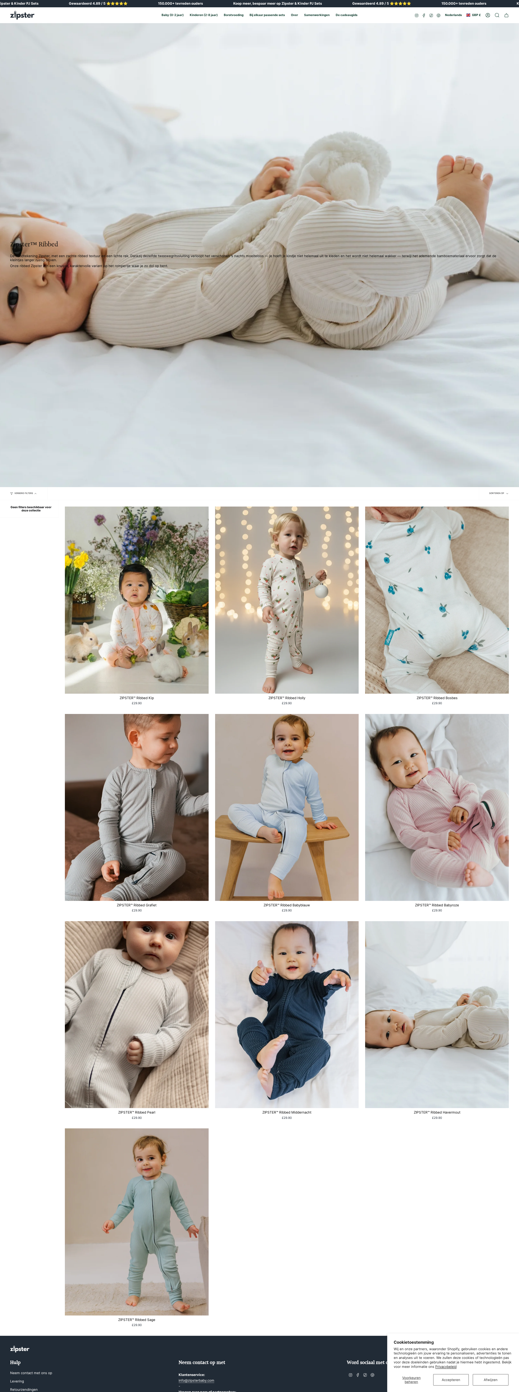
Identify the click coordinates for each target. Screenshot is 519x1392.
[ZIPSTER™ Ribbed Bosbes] (437, 600)
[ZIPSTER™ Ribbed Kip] (137, 600)
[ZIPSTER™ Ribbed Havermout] (437, 1014)
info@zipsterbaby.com (196, 1380)
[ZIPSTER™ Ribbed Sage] (137, 1221)
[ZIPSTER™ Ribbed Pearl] (137, 1014)
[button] (173, 15)
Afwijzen (491, 1380)
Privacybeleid (446, 1367)
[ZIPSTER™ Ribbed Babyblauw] (287, 807)
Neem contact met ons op (31, 1373)
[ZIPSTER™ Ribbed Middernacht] (287, 1014)
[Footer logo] (19, 1349)
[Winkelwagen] (506, 15)
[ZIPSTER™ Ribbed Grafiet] (137, 807)
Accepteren (451, 1380)
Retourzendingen (24, 1390)
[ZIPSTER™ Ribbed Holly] (287, 600)
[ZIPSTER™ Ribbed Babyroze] (437, 807)
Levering (17, 1381)
